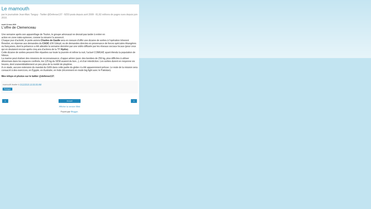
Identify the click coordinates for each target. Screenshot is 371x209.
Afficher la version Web (69, 106)
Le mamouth (15, 8)
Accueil (69, 101)
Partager (7, 89)
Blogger (74, 111)
